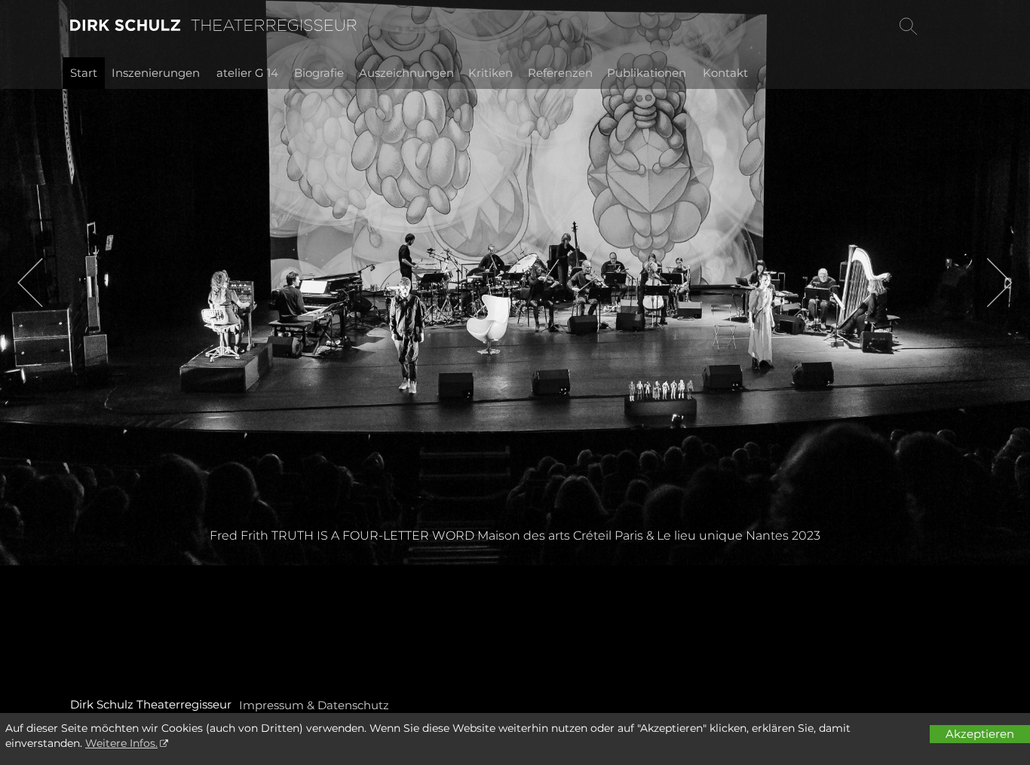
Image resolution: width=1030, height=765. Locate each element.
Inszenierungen (156, 73)
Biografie (319, 73)
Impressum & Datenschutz (314, 705)
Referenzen (560, 73)
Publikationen (646, 73)
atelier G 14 (247, 73)
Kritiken (490, 73)
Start (83, 73)
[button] (30, 282)
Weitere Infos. (121, 743)
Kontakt (725, 73)
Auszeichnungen (406, 73)
